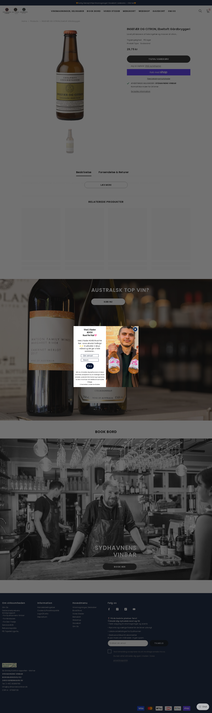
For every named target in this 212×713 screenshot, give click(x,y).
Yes (89, 366)
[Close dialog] (135, 329)
